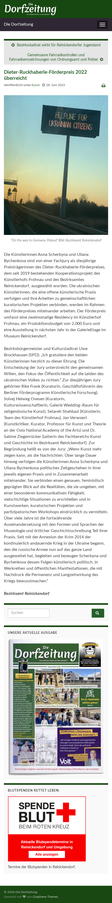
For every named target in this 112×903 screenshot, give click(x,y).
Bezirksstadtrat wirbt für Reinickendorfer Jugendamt (59, 45)
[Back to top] (100, 891)
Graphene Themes (45, 896)
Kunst (36, 85)
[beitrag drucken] (103, 86)
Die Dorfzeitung (18, 24)
